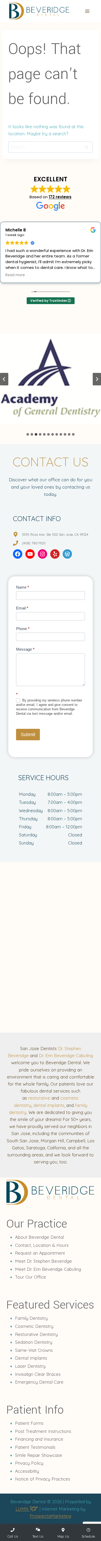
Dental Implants (31, 1358)
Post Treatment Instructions (43, 1431)
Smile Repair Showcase (38, 1455)
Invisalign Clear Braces (38, 1374)
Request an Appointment (40, 1253)
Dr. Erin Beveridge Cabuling (66, 1055)
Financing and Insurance (39, 1439)
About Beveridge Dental (39, 1237)
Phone (23, 628)
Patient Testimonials (35, 1447)
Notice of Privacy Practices (42, 1479)
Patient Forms (29, 1423)
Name (22, 587)
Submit (28, 734)
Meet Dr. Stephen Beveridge (43, 1261)
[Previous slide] (4, 379)
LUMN (23, 1509)
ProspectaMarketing (50, 1516)
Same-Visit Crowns (34, 1350)
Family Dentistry (31, 1318)
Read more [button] (56, 275)
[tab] (27, 434)
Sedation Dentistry (33, 1342)
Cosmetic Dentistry (34, 1326)
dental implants (48, 1105)
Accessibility (27, 1471)
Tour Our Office (30, 1277)
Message (25, 649)
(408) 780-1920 (34, 543)
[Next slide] (97, 379)
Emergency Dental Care (39, 1382)
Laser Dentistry (30, 1366)
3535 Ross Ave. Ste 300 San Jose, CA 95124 (55, 534)
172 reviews (60, 197)
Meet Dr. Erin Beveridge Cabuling (48, 1269)
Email (22, 608)
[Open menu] (87, 11)
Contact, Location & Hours (42, 1245)
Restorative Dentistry (36, 1334)
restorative (39, 1098)
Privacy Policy (29, 1463)
